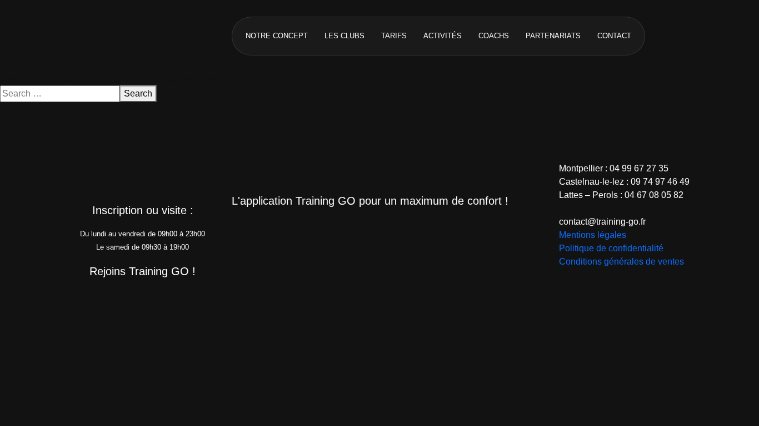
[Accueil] (135, 35)
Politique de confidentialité (611, 248)
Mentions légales (592, 235)
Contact (614, 36)
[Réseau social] (86, 301)
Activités (442, 36)
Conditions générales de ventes (621, 261)
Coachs (493, 36)
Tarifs (394, 36)
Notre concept (277, 36)
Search (138, 93)
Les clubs (344, 36)
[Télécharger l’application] (324, 230)
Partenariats (553, 36)
